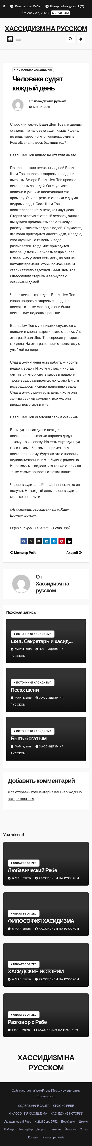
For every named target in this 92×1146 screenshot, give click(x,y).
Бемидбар (26, 1129)
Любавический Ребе (32, 870)
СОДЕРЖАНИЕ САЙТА (34, 1106)
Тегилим (55, 1129)
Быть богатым (29, 738)
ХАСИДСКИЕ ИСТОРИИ (36, 971)
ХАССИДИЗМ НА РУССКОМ (46, 29)
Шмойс (83, 1121)
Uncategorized (25, 863)
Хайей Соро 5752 (46, 1121)
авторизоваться (21, 798)
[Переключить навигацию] (18, 39)
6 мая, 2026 (22, 878)
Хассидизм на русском (50, 101)
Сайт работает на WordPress (31, 1091)
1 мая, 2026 (21, 1030)
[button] (70, 39)
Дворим (41, 1129)
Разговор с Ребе (27, 1022)
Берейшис (68, 1121)
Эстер (84, 1129)
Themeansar (46, 1096)
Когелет (33, 1137)
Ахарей (72, 552)
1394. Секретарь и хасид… (42, 641)
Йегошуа (70, 1129)
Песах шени (25, 690)
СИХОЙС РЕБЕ (63, 1106)
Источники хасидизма (34, 70)
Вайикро (9, 1129)
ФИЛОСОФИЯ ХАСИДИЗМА (41, 921)
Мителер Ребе (24, 552)
